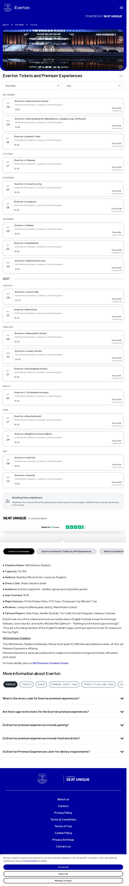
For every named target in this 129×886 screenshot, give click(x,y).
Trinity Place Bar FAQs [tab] (98, 684)
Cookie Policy (63, 833)
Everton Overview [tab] (19, 551)
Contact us (63, 846)
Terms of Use (63, 826)
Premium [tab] (10, 684)
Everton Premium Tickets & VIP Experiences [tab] (66, 551)
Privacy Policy (30, 861)
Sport (6, 24)
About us (63, 799)
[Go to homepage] (50, 779)
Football (19, 24)
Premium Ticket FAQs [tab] (64, 684)
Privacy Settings (63, 840)
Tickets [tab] (26, 684)
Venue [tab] (41, 684)
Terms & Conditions (63, 819)
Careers (63, 806)
